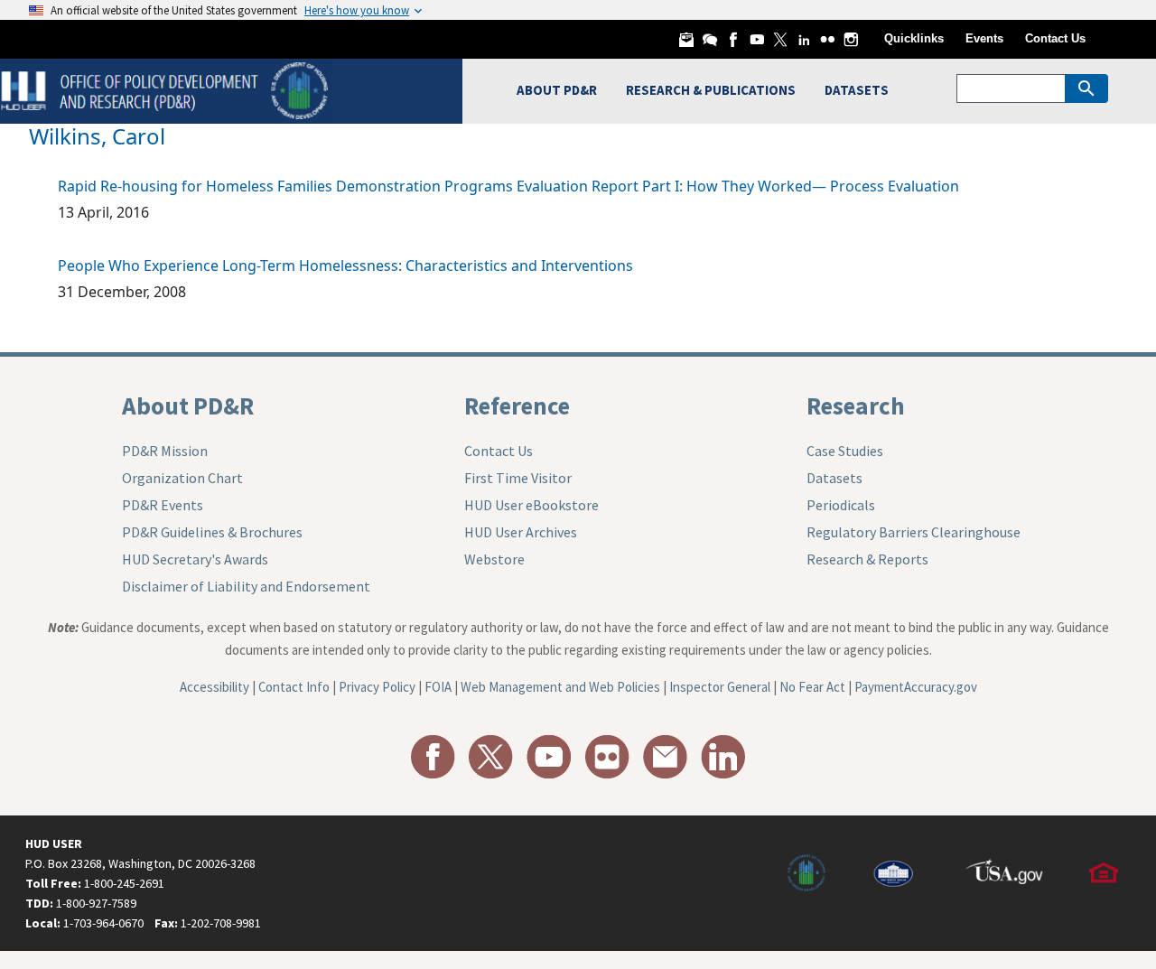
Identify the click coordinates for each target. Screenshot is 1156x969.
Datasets (834, 478)
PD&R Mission (165, 451)
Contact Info (294, 686)
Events (984, 38)
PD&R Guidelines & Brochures (212, 532)
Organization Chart (182, 478)
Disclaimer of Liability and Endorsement (246, 586)
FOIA (438, 686)
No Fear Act (812, 686)
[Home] (166, 89)
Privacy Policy (377, 686)
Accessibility (214, 686)
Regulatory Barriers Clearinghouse (913, 532)
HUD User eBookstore (531, 505)
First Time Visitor (518, 478)
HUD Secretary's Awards (195, 559)
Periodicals (840, 505)
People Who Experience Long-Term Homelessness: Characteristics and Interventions (345, 265)
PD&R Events (162, 505)
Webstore (494, 559)
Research (855, 405)
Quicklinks (914, 38)
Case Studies (844, 451)
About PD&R (188, 405)
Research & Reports (867, 559)
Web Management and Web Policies (560, 686)
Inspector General (719, 686)
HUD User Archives (520, 532)
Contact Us (1055, 38)
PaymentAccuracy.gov (915, 686)
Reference (517, 405)
